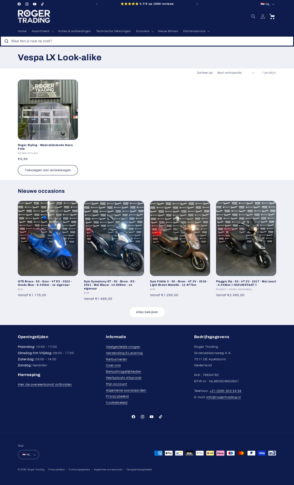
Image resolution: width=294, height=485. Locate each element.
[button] (42, 31)
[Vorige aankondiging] (97, 4)
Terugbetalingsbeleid (139, 469)
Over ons (113, 365)
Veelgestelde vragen (123, 346)
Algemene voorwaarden (126, 390)
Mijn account (116, 384)
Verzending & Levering (124, 353)
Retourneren (116, 359)
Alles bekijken (147, 312)
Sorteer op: (205, 72)
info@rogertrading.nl (223, 397)
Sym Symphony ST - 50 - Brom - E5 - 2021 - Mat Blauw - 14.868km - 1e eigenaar (110, 285)
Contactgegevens (79, 469)
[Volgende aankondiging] (197, 4)
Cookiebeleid (116, 402)
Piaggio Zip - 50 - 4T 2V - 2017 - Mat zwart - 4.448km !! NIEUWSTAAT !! (246, 283)
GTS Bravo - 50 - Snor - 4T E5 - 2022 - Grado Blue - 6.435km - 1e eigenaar (45, 283)
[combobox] (147, 41)
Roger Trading (36, 470)
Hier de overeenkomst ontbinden (45, 384)
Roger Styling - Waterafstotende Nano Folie (45, 147)
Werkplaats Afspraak (123, 377)
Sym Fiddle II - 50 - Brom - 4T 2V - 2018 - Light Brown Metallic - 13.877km (179, 283)
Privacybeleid (117, 396)
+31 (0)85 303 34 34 (225, 391)
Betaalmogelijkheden (123, 371)
